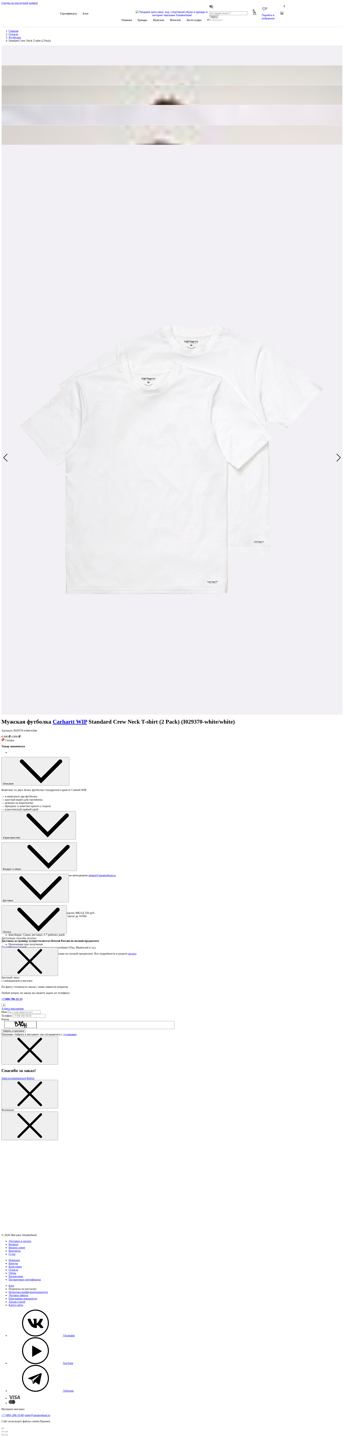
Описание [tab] (8, 783)
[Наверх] (2, 1428)
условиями (70, 1034)
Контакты (15, 1250)
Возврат (13, 1244)
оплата (132, 953)
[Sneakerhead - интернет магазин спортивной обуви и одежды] (172, 15)
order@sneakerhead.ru (37, 1415)
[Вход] (254, 13)
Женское (175, 20)
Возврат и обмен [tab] (12, 869)
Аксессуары (194, 20)
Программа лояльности (23, 1298)
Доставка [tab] (8, 900)
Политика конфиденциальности (28, 1292)
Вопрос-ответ (17, 1247)
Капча (5, 1019)
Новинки (126, 20)
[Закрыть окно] (29, 961)
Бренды (142, 20)
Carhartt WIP (70, 721)
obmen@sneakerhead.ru (102, 875)
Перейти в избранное (268, 16)
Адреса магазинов (12, 1008)
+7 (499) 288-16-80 (12, 1415)
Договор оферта (18, 1295)
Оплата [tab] (7, 932)
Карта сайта (16, 1305)
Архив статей (17, 1301)
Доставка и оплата (20, 1241)
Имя (4, 1011)
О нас (12, 1254)
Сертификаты (68, 13)
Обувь (12, 1273)
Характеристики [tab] (12, 837)
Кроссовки (15, 1266)
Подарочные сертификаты (25, 1279)
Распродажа (16, 1276)
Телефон (6, 1015)
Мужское (158, 20)
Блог (86, 13)
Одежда (13, 1269)
